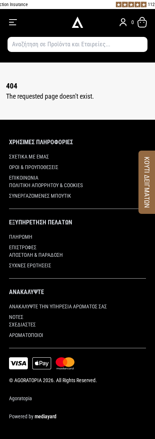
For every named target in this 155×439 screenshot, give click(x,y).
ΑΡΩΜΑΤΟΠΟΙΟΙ (26, 335)
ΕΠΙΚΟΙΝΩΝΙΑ (23, 178)
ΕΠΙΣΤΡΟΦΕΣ (22, 247)
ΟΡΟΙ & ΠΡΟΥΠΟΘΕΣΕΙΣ (33, 167)
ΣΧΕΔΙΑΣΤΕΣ (22, 325)
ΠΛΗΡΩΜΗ (20, 237)
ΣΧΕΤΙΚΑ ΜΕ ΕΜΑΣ (29, 157)
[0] (142, 22)
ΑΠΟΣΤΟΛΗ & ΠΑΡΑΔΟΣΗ (36, 255)
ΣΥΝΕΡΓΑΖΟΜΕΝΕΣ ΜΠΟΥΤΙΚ (40, 196)
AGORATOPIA (28, 380)
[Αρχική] (77, 22)
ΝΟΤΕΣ (16, 317)
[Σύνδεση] (123, 22)
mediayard (45, 416)
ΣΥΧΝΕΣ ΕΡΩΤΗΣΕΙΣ (30, 265)
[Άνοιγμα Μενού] (36, 22)
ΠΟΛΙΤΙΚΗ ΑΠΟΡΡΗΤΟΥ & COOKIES (46, 185)
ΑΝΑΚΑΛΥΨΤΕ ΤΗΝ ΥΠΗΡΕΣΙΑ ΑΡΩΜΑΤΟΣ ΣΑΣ (58, 306)
